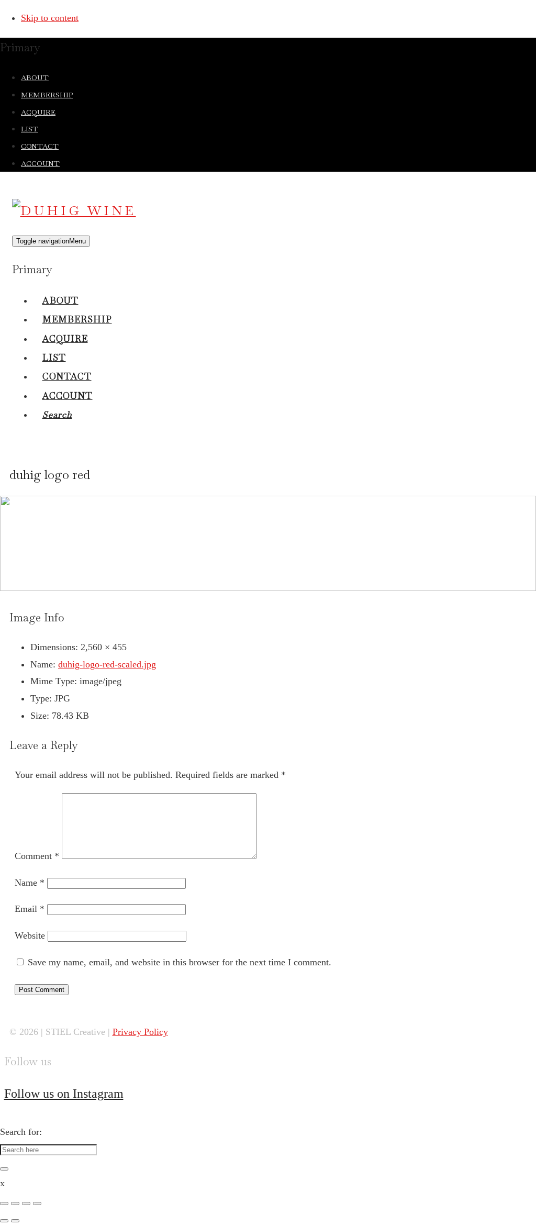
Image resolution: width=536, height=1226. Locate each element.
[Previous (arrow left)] (4, 1220)
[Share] (15, 1203)
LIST (29, 128)
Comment (37, 856)
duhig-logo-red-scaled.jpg (107, 664)
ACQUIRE (38, 112)
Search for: (21, 1132)
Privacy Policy (140, 1032)
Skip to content (50, 18)
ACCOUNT (40, 163)
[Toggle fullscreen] (26, 1203)
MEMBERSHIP (47, 94)
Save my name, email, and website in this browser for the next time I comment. (179, 962)
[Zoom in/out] (37, 1203)
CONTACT (40, 146)
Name (29, 882)
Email (29, 909)
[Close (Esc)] (4, 1203)
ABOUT (35, 77)
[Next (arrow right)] (15, 1220)
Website (30, 935)
